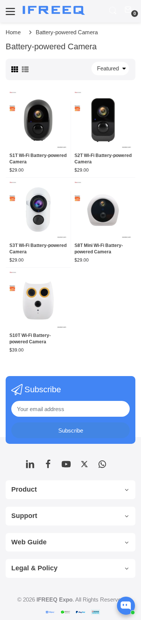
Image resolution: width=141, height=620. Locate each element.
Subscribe (70, 430)
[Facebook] (48, 466)
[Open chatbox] (126, 606)
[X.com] (84, 466)
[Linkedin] (30, 466)
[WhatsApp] (102, 466)
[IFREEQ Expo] (54, 10)
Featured (108, 68)
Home (13, 32)
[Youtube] (66, 466)
